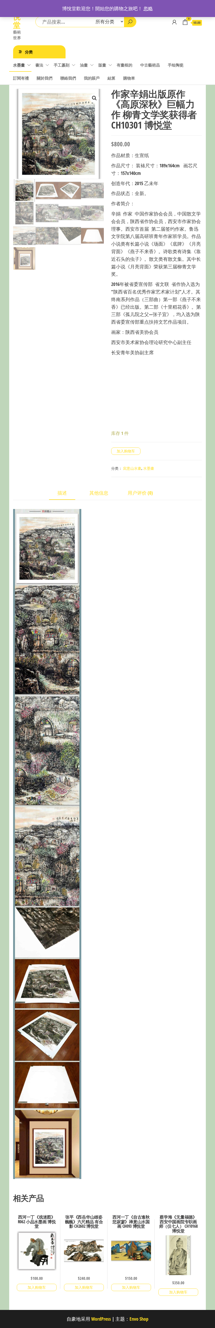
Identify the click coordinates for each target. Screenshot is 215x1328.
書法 (39, 65)
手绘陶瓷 (176, 65)
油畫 (84, 65)
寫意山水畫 (132, 468)
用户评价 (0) (140, 493)
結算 (111, 78)
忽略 (148, 8)
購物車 (129, 78)
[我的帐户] (174, 22)
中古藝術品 (150, 65)
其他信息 (98, 493)
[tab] (66, 493)
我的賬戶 (92, 78)
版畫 (102, 65)
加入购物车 (126, 451)
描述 (62, 493)
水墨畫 (19, 65)
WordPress (101, 1319)
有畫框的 (124, 65)
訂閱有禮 (21, 78)
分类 (29, 51)
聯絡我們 (68, 78)
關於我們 (44, 78)
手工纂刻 (61, 65)
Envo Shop (139, 1319)
